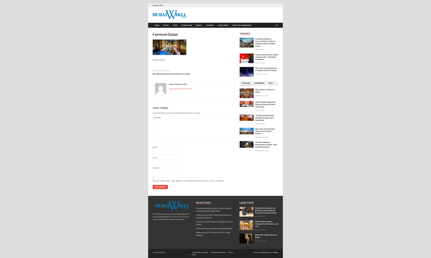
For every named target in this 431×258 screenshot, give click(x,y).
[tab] (246, 83)
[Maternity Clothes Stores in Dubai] (246, 235)
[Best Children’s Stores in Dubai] (247, 90)
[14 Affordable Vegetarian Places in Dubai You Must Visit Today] (247, 102)
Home (157, 25)
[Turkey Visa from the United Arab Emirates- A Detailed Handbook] (247, 55)
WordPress (265, 252)
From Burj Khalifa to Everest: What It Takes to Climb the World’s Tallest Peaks (265, 42)
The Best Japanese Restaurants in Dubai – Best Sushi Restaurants (266, 144)
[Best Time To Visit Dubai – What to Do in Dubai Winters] (247, 129)
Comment (157, 117)
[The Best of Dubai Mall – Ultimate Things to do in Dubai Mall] (247, 116)
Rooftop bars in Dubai (200, 252)
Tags (271, 83)
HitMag (275, 252)
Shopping (210, 25)
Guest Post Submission (242, 25)
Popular (246, 83)
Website (156, 168)
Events (199, 25)
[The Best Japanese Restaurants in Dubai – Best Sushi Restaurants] (247, 142)
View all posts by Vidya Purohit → (181, 89)
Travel (166, 25)
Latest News (223, 25)
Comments (259, 83)
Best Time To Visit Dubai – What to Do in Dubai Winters (265, 131)
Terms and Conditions (218, 252)
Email (156, 158)
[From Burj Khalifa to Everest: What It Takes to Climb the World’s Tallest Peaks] (247, 39)
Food (175, 25)
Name (156, 147)
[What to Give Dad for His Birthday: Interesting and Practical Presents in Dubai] (246, 208)
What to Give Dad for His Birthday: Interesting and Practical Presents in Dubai (266, 210)
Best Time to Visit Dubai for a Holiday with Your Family (266, 69)
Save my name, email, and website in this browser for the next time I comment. (188, 181)
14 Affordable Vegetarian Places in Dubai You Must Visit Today (265, 104)
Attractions (186, 25)
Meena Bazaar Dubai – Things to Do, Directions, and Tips (266, 223)
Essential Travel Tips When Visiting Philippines (214, 228)
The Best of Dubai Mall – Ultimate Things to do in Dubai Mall (265, 117)
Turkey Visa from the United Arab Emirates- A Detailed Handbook (266, 57)
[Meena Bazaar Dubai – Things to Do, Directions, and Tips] (246, 222)
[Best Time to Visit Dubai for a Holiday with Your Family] (247, 68)
